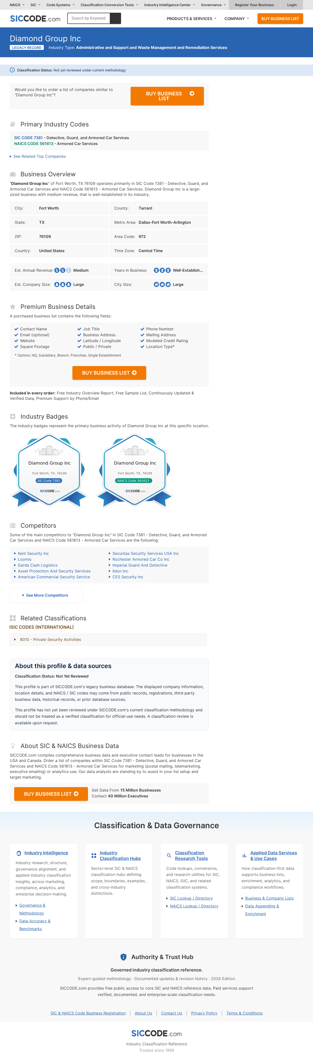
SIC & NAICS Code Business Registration (88, 1013)
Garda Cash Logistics (37, 565)
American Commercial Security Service (54, 576)
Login (292, 5)
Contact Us (171, 1013)
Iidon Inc (120, 571)
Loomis (24, 559)
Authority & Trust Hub (162, 956)
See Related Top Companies (39, 156)
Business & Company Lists (269, 898)
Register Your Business (254, 5)
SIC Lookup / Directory (191, 898)
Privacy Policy (204, 1013)
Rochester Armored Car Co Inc (140, 559)
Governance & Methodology (32, 909)
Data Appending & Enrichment (262, 910)
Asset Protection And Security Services (54, 571)
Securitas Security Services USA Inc (145, 553)
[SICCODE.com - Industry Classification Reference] (156, 1033)
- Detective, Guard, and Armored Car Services (71, 137)
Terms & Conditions (244, 1013)
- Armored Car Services (56, 143)
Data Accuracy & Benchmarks (34, 924)
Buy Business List (280, 18)
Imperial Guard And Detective (139, 565)
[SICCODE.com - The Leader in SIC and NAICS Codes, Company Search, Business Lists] (40, 18)
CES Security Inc (127, 576)
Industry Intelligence (46, 852)
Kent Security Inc (33, 553)
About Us (143, 1013)
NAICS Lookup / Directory (194, 906)
